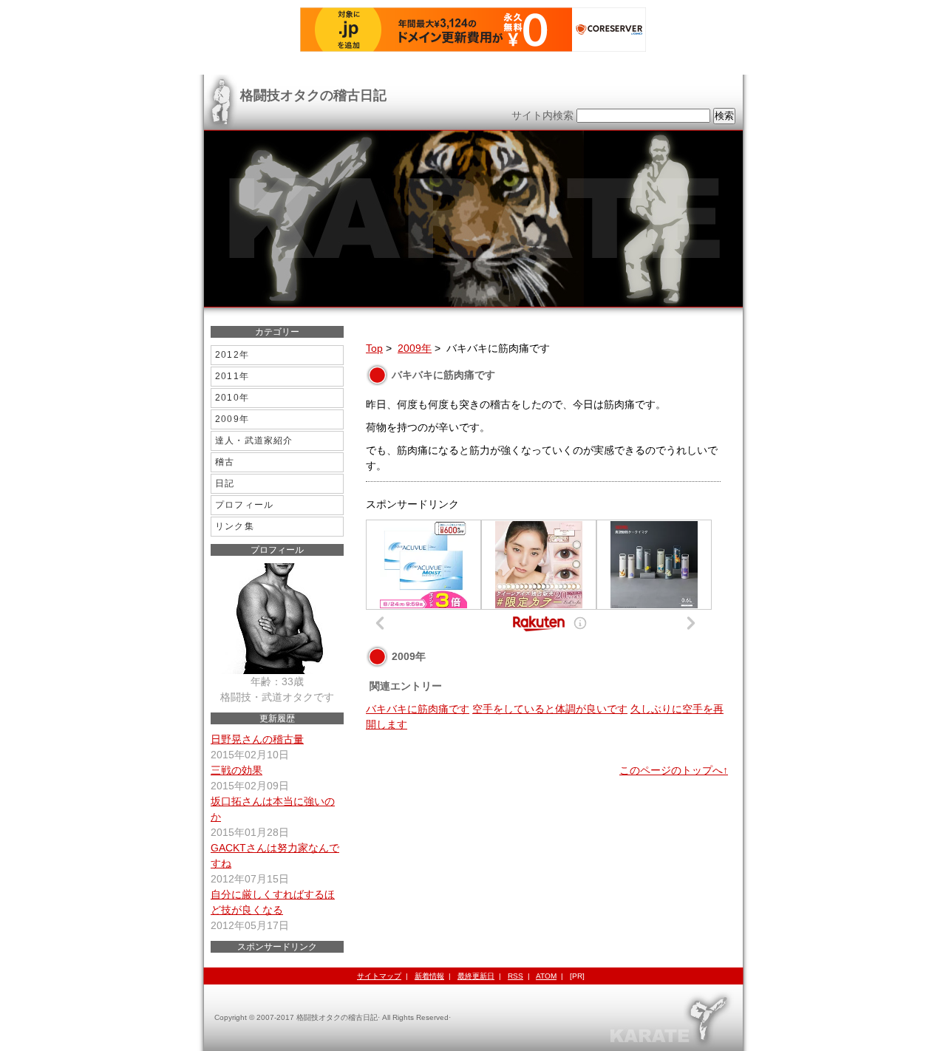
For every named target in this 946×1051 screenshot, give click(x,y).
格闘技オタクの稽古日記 (313, 95)
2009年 (415, 348)
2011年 (232, 376)
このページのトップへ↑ (673, 770)
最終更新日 (475, 976)
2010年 (232, 397)
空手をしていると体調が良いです (549, 709)
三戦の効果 (236, 770)
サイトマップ (379, 976)
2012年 (232, 355)
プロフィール (244, 505)
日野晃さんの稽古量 (257, 739)
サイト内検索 (542, 115)
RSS (515, 976)
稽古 (224, 462)
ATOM (546, 976)
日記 (224, 483)
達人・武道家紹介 (254, 440)
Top (374, 348)
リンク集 (234, 526)
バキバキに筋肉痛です (417, 709)
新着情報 (429, 976)
